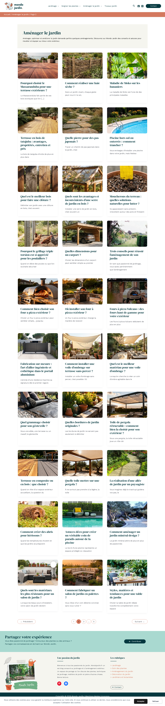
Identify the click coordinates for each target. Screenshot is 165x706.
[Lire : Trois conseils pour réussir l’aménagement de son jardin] (127, 233)
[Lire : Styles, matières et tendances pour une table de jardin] (127, 572)
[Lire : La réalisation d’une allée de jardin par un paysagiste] (127, 463)
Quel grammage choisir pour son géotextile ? (35, 424)
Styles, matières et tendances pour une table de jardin (126, 593)
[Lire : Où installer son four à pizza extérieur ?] (82, 291)
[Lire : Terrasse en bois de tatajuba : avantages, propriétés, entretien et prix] (38, 120)
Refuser (155, 701)
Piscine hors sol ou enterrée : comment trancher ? (122, 141)
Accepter (140, 701)
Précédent (26, 621)
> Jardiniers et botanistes (121, 677)
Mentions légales (92, 696)
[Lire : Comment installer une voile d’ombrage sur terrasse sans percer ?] (82, 346)
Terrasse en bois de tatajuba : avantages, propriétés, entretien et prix (35, 143)
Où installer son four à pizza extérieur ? (79, 311)
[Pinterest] (142, 6)
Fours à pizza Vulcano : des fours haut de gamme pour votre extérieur (127, 312)
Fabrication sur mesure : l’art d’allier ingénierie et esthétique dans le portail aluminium (37, 369)
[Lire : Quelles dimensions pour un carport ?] (82, 233)
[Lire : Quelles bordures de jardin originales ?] (82, 404)
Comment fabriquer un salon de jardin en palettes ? (82, 593)
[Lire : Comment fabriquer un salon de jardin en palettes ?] (82, 572)
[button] (58, 6)
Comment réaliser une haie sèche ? (82, 85)
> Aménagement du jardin (121, 671)
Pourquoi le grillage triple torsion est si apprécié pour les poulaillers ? (37, 254)
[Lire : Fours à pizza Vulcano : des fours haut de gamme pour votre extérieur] (127, 291)
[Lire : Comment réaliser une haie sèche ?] (82, 65)
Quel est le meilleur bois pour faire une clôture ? (36, 198)
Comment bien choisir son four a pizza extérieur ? (37, 311)
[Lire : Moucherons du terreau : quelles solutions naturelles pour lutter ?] (127, 179)
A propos (105, 696)
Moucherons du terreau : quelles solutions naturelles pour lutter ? (125, 200)
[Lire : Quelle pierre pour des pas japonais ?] (82, 120)
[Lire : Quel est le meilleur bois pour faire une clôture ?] (38, 179)
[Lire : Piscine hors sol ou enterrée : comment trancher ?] (127, 120)
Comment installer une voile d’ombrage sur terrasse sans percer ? (79, 367)
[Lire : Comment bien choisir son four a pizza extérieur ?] (38, 291)
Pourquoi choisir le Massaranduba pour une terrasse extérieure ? (36, 86)
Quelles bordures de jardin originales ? (82, 424)
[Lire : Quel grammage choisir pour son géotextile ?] (38, 404)
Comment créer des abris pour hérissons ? (37, 533)
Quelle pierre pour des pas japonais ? (82, 140)
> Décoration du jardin (120, 674)
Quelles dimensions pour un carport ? (81, 253)
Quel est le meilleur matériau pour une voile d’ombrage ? (125, 367)
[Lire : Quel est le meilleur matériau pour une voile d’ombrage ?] (127, 346)
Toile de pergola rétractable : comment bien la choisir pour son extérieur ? (125, 427)
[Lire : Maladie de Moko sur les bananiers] (127, 65)
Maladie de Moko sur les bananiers (125, 85)
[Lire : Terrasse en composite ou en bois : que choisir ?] (38, 463)
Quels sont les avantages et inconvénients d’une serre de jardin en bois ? (82, 200)
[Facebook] (139, 6)
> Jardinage (115, 665)
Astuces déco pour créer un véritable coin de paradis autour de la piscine (80, 537)
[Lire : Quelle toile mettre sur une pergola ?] (82, 463)
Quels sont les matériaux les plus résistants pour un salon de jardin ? (37, 593)
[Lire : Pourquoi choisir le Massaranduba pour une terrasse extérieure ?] (38, 65)
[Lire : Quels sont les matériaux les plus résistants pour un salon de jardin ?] (38, 572)
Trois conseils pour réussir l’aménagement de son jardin (127, 254)
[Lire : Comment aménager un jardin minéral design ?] (127, 514)
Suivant (140, 621)
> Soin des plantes (118, 668)
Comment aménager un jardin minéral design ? (125, 533)
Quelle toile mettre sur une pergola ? (82, 482)
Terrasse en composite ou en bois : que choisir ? (37, 482)
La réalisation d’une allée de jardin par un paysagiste (127, 482)
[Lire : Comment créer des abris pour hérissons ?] (38, 514)
